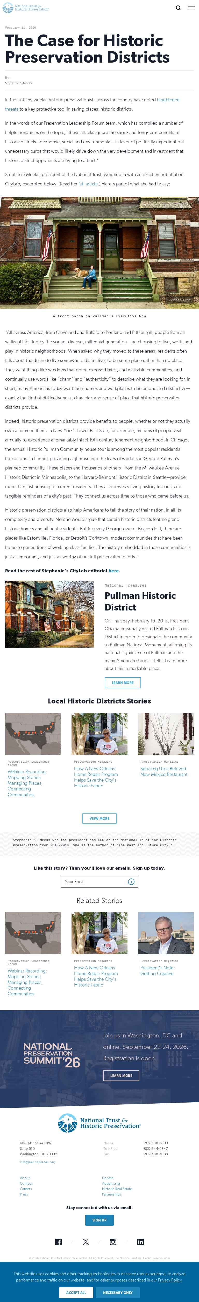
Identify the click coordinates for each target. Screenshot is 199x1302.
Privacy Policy (170, 1280)
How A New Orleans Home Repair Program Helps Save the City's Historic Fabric (96, 777)
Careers (26, 1188)
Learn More (123, 683)
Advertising (111, 1183)
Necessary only (118, 1293)
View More (99, 819)
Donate (107, 1178)
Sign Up (99, 1220)
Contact (26, 1183)
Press (24, 1194)
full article (88, 184)
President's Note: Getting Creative (157, 970)
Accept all (76, 1293)
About (25, 1178)
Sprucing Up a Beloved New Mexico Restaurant (163, 771)
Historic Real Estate (117, 1188)
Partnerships (111, 1194)
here (114, 570)
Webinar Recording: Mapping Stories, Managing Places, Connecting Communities (27, 783)
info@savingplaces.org (37, 1162)
